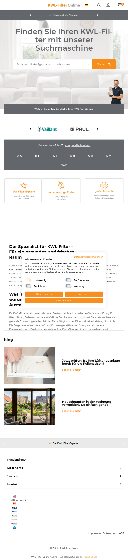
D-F (37, 155)
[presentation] (32, 15)
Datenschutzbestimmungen (88, 256)
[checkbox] (28, 280)
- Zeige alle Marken (77, 145)
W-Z (64, 165)
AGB (121, 533)
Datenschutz (110, 533)
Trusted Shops (90, 557)
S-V (108, 155)
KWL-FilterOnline (69, 548)
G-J (55, 155)
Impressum (94, 533)
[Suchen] (98, 5)
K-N (72, 155)
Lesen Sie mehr (71, 369)
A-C (19, 155)
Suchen (101, 64)
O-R (90, 155)
